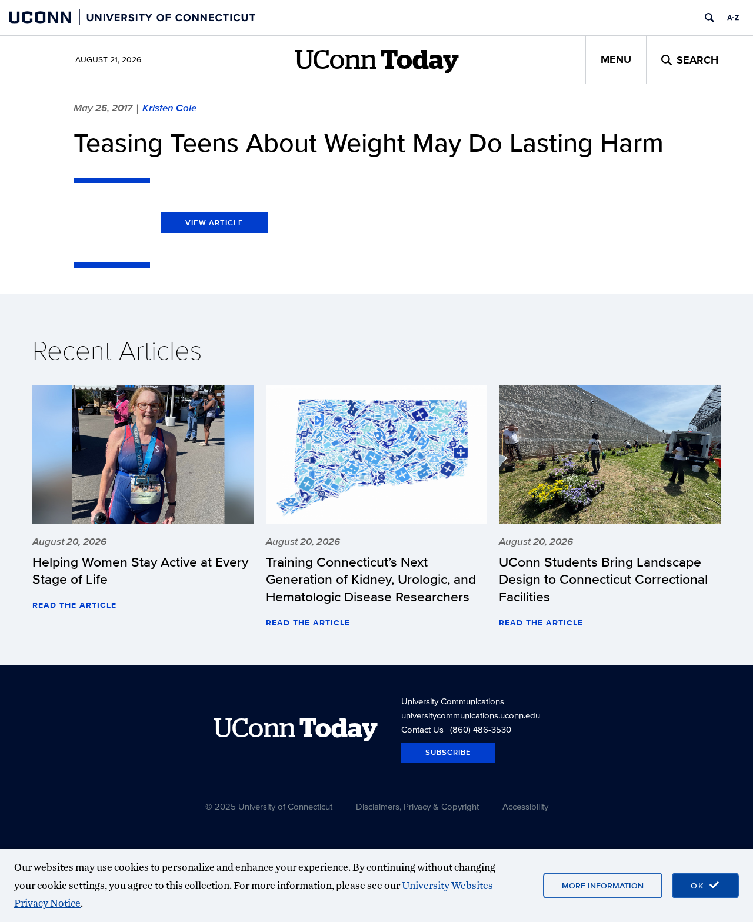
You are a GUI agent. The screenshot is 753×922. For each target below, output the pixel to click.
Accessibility (525, 806)
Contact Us (422, 729)
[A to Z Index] (733, 17)
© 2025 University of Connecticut (268, 806)
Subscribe (448, 752)
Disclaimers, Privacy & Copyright (417, 806)
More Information (603, 885)
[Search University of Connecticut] (709, 17)
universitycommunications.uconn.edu (470, 715)
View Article (214, 222)
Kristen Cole (169, 108)
